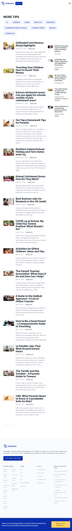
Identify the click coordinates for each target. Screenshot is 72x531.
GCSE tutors (40, 473)
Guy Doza (57, 53)
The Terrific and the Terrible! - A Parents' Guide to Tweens (28, 374)
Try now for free (13, 458)
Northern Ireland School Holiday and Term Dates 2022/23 (30, 152)
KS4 (21, 479)
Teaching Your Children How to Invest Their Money (29, 70)
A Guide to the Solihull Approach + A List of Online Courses (29, 299)
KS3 (21, 476)
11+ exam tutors (41, 479)
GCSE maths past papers (61, 497)
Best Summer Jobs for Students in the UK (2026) (31, 200)
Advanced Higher (25, 483)
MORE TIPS (31, 48)
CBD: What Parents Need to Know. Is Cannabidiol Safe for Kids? (31, 399)
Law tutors (15, 475)
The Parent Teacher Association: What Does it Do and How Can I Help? (31, 274)
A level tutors (41, 469)
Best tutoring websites (60, 471)
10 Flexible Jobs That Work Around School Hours (28, 349)
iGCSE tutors (40, 483)
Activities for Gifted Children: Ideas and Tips (30, 250)
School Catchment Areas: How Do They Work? (31, 177)
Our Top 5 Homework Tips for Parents (31, 121)
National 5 (23, 486)
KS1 (21, 469)
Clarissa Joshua (59, 96)
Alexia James (59, 67)
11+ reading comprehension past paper (60, 492)
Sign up (18, 3)
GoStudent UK (59, 83)
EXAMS (57, 69)
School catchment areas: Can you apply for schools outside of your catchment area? (31, 96)
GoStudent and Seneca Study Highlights (30, 44)
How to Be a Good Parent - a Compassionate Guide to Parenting (31, 324)
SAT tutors (40, 476)
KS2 (21, 473)
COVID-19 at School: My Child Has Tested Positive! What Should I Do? (30, 225)
